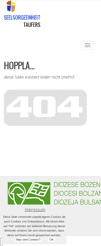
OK (51, 239)
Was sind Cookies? (28, 239)
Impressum (35, 209)
